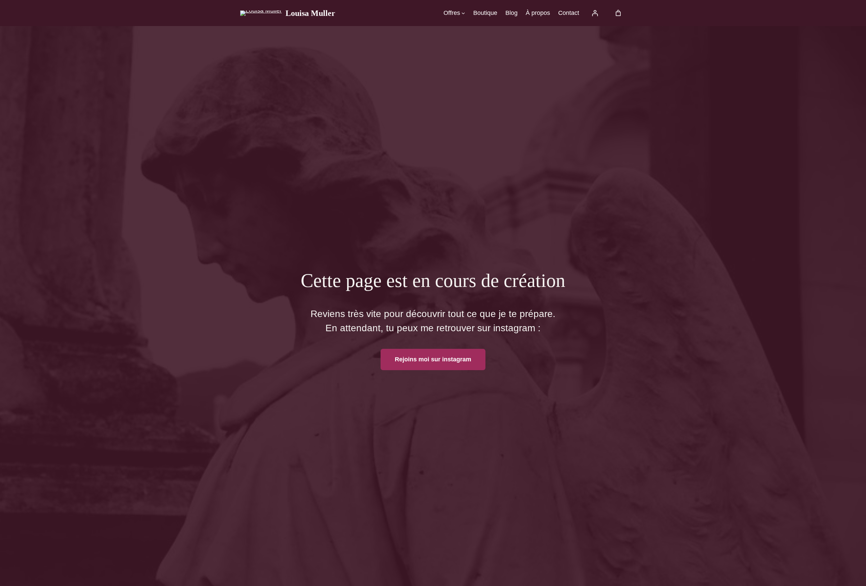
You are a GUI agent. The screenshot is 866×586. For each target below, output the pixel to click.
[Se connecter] (594, 13)
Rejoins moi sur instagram (433, 359)
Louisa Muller (310, 13)
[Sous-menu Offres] (463, 13)
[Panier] (618, 13)
